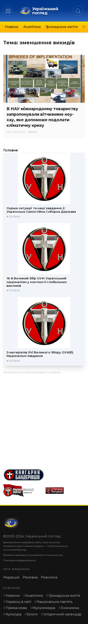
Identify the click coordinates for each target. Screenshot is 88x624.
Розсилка (49, 577)
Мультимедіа (44, 608)
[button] (8, 11)
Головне (10, 150)
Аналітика (32, 27)
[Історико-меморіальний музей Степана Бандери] (65, 490)
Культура (13, 614)
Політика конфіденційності (19, 560)
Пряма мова (16, 608)
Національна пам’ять (55, 602)
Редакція (11, 577)
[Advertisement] (44, 420)
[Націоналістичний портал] (22, 490)
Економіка (70, 608)
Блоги (32, 132)
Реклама (30, 577)
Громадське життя (62, 27)
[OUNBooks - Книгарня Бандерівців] (44, 475)
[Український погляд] (11, 523)
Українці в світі (18, 602)
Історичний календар (62, 614)
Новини (11, 27)
